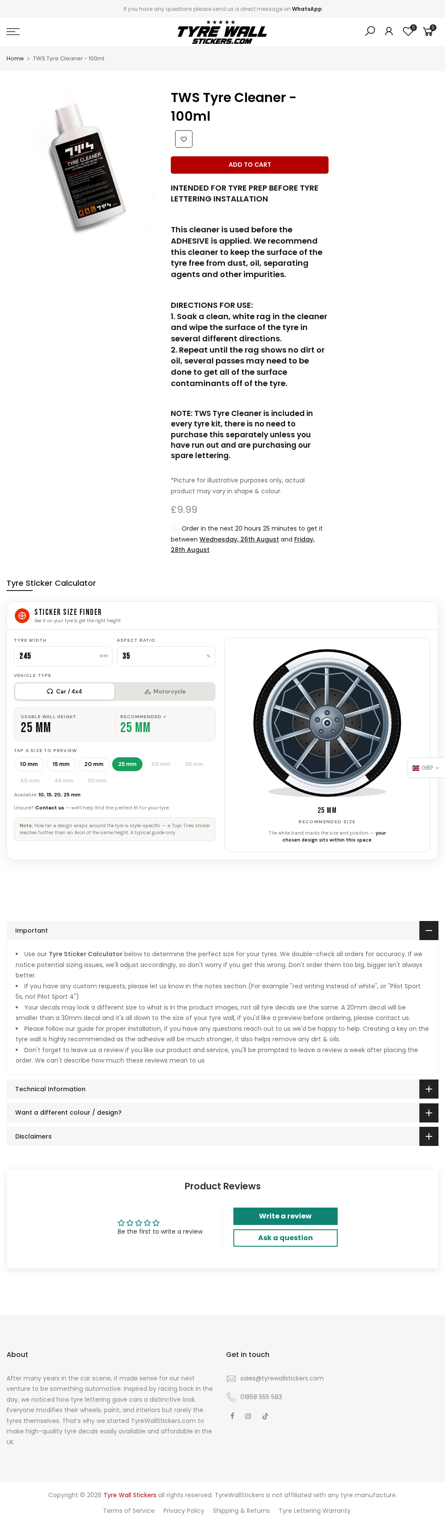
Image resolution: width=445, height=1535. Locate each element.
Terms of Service (129, 1510)
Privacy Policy (183, 1510)
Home (15, 59)
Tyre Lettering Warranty (315, 1510)
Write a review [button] (285, 1216)
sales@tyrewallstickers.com (282, 1378)
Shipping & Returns (241, 1510)
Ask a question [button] (285, 1238)
